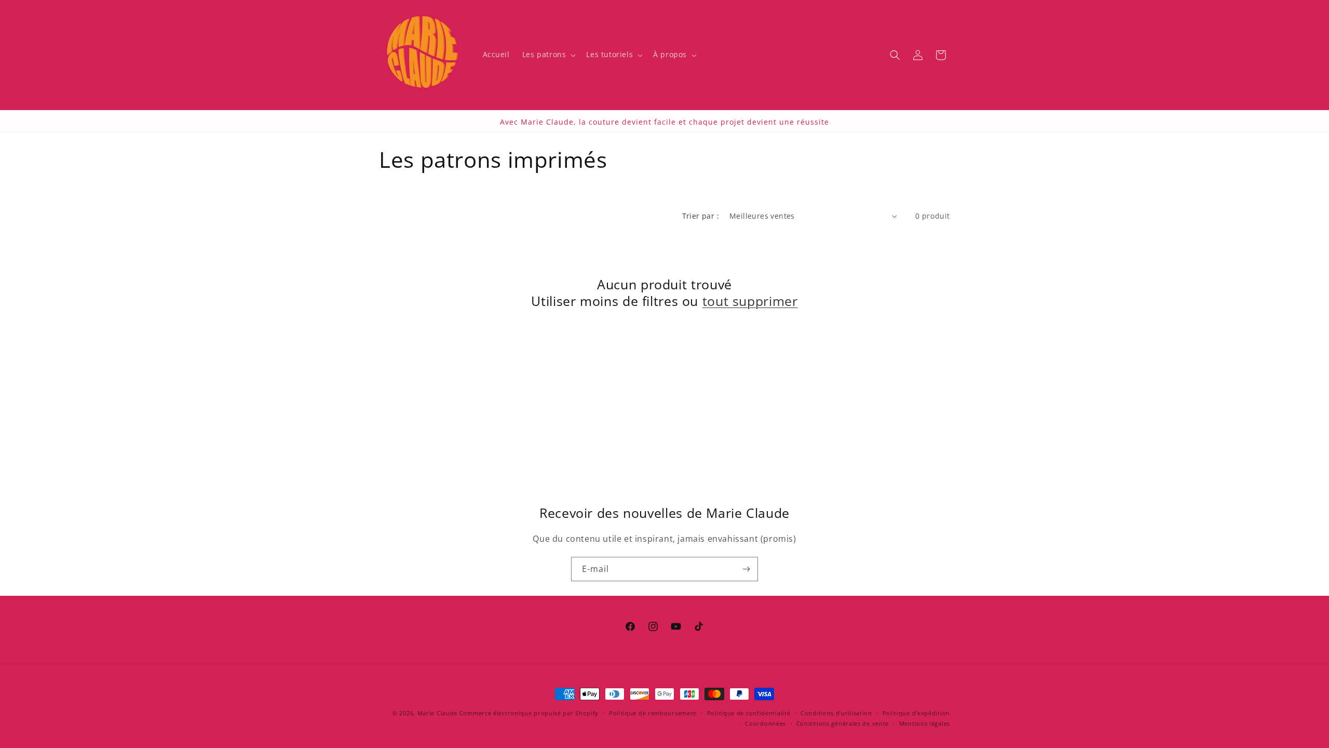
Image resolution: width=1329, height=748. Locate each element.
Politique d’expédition (916, 713)
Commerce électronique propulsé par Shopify (529, 713)
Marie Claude (437, 713)
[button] (548, 54)
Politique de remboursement (653, 713)
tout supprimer (750, 300)
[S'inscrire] (746, 569)
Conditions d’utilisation (836, 713)
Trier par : (700, 216)
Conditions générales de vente (842, 723)
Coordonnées (765, 723)
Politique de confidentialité (749, 713)
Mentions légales (924, 723)
